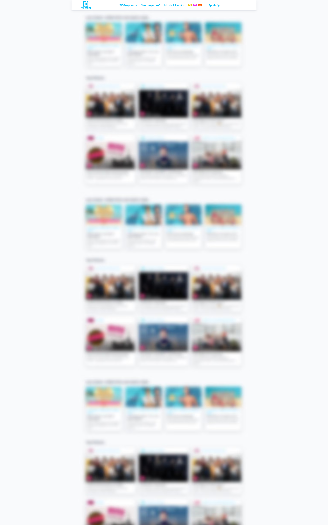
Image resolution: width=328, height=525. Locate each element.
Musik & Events (174, 5)
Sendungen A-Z (150, 5)
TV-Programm (128, 5)
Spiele (212, 5)
